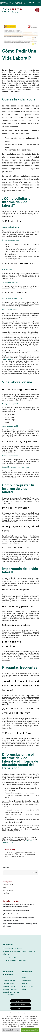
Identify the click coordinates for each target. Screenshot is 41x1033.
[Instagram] (22, 964)
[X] (10, 964)
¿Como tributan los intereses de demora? (16, 914)
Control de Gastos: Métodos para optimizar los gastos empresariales (18, 919)
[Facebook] (4, 964)
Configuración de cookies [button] (11, 1030)
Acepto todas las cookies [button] (30, 1030)
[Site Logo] (12, 10)
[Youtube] (16, 964)
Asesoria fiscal (8, 884)
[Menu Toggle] (32, 10)
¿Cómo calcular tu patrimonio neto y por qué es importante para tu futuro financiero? (18, 905)
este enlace (8, 359)
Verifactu (6, 893)
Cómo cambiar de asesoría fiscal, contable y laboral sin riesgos (20, 925)
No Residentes (8, 890)
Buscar (6, 868)
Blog (4, 887)
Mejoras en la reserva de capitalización (16, 910)
